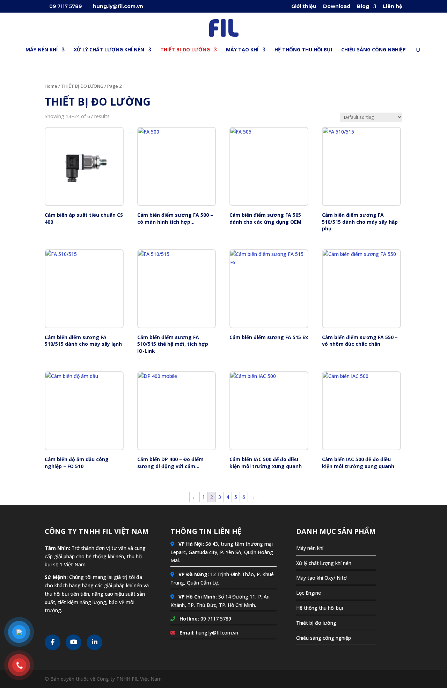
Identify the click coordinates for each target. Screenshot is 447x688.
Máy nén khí (309, 548)
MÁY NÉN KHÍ (41, 50)
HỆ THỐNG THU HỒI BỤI (303, 50)
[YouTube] (73, 642)
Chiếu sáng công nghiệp (323, 638)
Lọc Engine (308, 592)
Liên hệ (392, 6)
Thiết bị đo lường (316, 622)
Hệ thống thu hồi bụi (319, 607)
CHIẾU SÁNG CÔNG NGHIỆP (373, 50)
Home (51, 86)
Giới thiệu (303, 6)
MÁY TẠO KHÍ (242, 50)
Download (336, 6)
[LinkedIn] (94, 642)
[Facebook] (52, 642)
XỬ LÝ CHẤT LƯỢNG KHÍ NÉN (109, 50)
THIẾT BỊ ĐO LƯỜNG (185, 50)
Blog (363, 6)
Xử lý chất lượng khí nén (323, 563)
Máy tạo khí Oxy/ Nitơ (321, 577)
